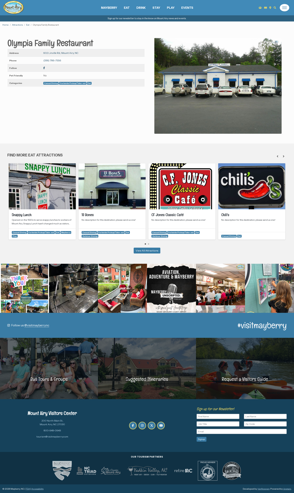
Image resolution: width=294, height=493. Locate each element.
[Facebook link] (44, 67)
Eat (127, 8)
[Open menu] (284, 7)
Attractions (17, 25)
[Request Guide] (265, 8)
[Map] (270, 8)
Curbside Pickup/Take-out (73, 83)
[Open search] (274, 8)
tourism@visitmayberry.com (52, 436)
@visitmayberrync (36, 325)
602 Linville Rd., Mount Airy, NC (60, 52)
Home (5, 25)
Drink (141, 8)
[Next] (284, 156)
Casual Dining (51, 83)
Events (187, 8)
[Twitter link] (151, 425)
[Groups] (260, 8)
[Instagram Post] (24, 288)
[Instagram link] (142, 425)
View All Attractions (147, 250)
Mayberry (109, 8)
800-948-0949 (52, 430)
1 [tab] (145, 244)
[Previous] (277, 156)
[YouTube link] (161, 425)
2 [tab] (148, 244)
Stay (156, 8)
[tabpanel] (42, 201)
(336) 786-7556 (52, 60)
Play (171, 8)
